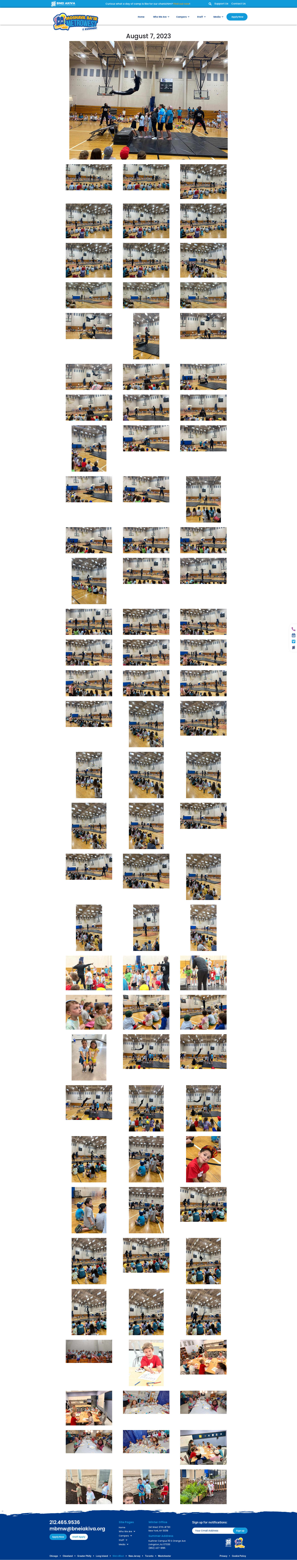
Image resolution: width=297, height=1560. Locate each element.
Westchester (164, 1556)
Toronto (149, 1556)
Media (122, 1544)
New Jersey (134, 1556)
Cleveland (68, 1556)
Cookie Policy (239, 1556)
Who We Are (125, 1531)
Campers (124, 1535)
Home (122, 1527)
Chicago (54, 1556)
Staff (121, 1540)
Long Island (102, 1556)
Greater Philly (84, 1556)
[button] (210, 3)
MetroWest (118, 1556)
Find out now (181, 4)
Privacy (223, 1556)
